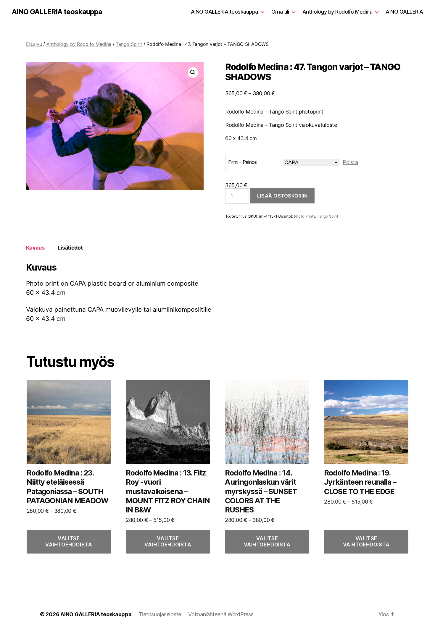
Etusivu (34, 44)
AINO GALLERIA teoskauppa (57, 11)
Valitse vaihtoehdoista (68, 541)
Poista (350, 162)
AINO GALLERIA (404, 12)
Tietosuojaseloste (160, 614)
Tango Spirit (129, 44)
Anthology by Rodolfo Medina (337, 12)
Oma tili (280, 12)
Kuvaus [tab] (35, 248)
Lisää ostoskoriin (282, 196)
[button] (193, 72)
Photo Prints (304, 216)
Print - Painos (242, 162)
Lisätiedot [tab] (70, 248)
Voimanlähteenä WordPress (221, 614)
